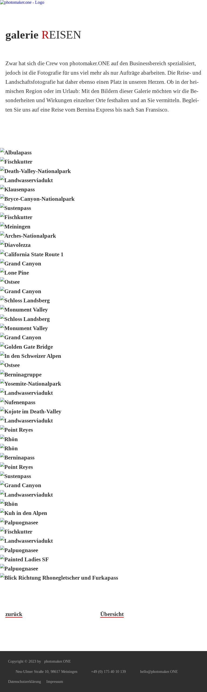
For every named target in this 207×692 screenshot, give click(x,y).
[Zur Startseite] (40, 10)
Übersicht (112, 614)
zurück (13, 614)
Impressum (54, 681)
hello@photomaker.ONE (159, 671)
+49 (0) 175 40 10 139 (108, 671)
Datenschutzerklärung (24, 681)
